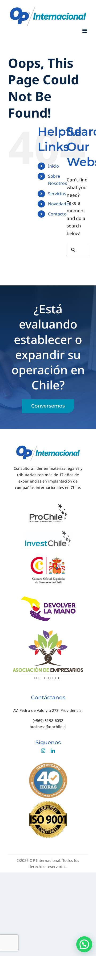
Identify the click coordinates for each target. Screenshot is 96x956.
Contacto (57, 214)
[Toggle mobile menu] (85, 31)
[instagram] (43, 751)
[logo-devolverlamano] (48, 598)
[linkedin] (53, 751)
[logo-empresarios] (48, 630)
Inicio (53, 166)
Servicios (57, 194)
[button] (84, 944)
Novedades (59, 204)
